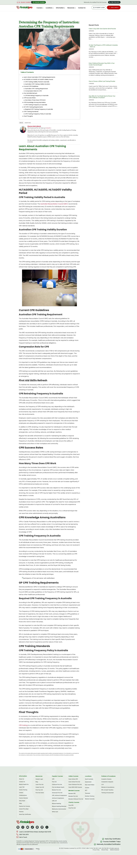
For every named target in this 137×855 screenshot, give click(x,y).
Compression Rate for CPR (33, 91)
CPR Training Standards (31, 111)
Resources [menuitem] (70, 8)
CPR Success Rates (30, 98)
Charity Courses (73, 802)
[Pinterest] (37, 827)
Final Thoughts (28, 116)
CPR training (23, 725)
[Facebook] (17, 827)
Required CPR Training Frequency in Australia (39, 109)
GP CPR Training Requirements (33, 107)
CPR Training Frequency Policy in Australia (38, 114)
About (21, 122)
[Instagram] (22, 827)
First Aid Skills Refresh (30, 93)
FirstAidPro (48, 128)
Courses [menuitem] (39, 8)
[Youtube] (27, 827)
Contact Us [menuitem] (81, 8)
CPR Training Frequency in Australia (36, 105)
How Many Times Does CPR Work (35, 100)
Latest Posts (28, 122)
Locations (88, 776)
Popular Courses (57, 776)
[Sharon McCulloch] (23, 132)
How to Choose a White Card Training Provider (102, 81)
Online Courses (73, 776)
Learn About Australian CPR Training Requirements (39, 77)
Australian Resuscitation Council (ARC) (54, 204)
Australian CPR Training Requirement (36, 89)
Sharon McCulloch (34, 126)
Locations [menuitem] (49, 8)
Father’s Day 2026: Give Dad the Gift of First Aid (102, 28)
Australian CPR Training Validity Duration (37, 84)
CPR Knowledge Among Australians (35, 102)
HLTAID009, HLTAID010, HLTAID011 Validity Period (38, 79)
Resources (39, 776)
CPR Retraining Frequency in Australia (36, 95)
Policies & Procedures (108, 776)
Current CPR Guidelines (31, 86)
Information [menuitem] (60, 8)
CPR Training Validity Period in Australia (37, 82)
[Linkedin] (42, 827)
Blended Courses (74, 790)
